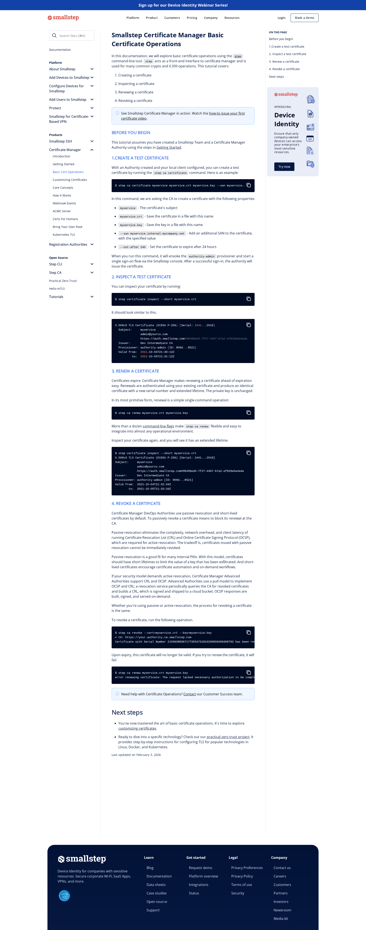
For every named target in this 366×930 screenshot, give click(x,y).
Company (211, 18)
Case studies (157, 893)
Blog (150, 867)
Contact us (282, 867)
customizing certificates (137, 728)
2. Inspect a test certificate (287, 54)
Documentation (159, 876)
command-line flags (158, 426)
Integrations (198, 884)
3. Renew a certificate (284, 62)
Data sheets (156, 884)
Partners (281, 893)
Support (153, 910)
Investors (281, 901)
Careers (280, 876)
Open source (157, 901)
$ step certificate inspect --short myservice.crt (155, 299)
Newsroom (282, 910)
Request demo (200, 867)
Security (237, 893)
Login (282, 18)
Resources (232, 18)
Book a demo (304, 18)
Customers (172, 18)
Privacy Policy (242, 876)
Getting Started (169, 147)
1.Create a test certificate (286, 46)
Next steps (276, 77)
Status (194, 893)
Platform (132, 18)
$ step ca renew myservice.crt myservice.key (151, 413)
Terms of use (241, 884)
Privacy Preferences (247, 867)
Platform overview (203, 876)
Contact (189, 694)
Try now (284, 167)
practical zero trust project (228, 737)
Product (152, 18)
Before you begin (281, 39)
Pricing (192, 18)
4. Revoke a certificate (284, 69)
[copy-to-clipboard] (249, 183)
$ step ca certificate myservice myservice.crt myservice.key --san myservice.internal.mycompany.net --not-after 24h (185, 185)
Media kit (281, 918)
